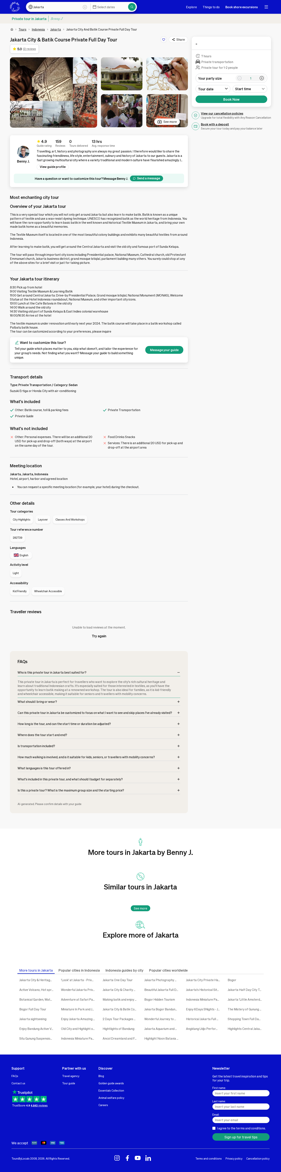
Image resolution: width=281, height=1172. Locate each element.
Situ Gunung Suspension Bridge (37, 1038)
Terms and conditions (208, 1158)
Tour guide (68, 1083)
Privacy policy (234, 1158)
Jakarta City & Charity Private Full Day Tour (121, 990)
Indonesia (38, 29)
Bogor (232, 980)
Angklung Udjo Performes (204, 1029)
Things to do (211, 7)
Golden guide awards (111, 1083)
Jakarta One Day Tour (118, 980)
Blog (101, 1076)
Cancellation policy (258, 1158)
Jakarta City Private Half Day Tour (204, 980)
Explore (191, 7)
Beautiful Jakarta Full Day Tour (162, 990)
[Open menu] (266, 7)
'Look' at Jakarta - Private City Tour (79, 980)
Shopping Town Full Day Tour (246, 1019)
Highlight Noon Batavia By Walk (162, 1038)
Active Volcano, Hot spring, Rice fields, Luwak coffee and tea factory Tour (37, 990)
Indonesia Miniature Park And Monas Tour (204, 999)
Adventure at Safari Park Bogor (79, 999)
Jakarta (55, 29)
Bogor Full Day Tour (32, 1009)
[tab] (36, 970)
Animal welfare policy (111, 1097)
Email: (215, 1114)
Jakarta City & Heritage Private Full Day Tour (37, 980)
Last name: (219, 1101)
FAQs (14, 1076)
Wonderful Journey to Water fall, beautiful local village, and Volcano (162, 1019)
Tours (22, 29)
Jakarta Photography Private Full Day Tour (162, 980)
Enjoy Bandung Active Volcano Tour (37, 1029)
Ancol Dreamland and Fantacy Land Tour (121, 1038)
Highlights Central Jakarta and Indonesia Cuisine (246, 1029)
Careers (103, 1105)
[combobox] (250, 89)
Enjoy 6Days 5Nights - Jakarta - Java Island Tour (204, 1009)
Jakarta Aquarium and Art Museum (162, 1029)
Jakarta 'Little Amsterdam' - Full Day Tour (246, 999)
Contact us (18, 1083)
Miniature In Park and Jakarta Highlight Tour (79, 1009)
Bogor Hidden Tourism (159, 999)
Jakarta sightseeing (32, 1019)
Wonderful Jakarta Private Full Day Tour (79, 990)
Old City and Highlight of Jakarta (79, 1029)
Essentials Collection (111, 1090)
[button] (53, 92)
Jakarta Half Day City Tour (246, 990)
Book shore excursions (241, 7)
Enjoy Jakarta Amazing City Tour (79, 1019)
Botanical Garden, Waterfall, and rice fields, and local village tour (37, 999)
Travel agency (70, 1076)
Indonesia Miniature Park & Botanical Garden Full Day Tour (79, 1038)
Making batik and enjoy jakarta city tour (121, 999)
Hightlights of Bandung (118, 1029)
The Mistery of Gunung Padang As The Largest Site (246, 1009)
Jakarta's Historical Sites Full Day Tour (204, 990)
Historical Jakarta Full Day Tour (204, 1019)
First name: (219, 1087)
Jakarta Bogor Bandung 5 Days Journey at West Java (162, 1009)
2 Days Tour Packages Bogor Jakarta (121, 1019)
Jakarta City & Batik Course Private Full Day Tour (121, 1009)
